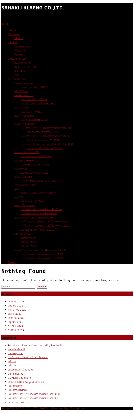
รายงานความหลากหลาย (25, 160)
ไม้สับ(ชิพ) (19, 55)
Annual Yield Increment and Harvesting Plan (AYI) (41, 250)
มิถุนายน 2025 (15, 322)
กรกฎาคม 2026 (16, 301)
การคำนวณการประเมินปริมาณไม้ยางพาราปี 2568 (45, 226)
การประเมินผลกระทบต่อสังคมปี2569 (39, 213)
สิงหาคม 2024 (15, 326)
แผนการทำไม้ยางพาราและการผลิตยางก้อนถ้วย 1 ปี (46, 128)
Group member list (24, 185)
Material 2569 (28, 238)
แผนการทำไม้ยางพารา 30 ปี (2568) (45, 148)
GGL (16, 75)
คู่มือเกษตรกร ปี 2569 (32, 201)
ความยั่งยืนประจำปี (17, 79)
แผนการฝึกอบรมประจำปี (26, 152)
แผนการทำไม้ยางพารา (25, 124)
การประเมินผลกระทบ (24, 205)
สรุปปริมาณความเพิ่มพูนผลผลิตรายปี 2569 (42, 258)
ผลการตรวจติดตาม (23, 95)
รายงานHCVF (20, 169)
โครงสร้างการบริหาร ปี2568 (34, 87)
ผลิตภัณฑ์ (12, 42)
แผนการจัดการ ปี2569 (32, 112)
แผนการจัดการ (21, 108)
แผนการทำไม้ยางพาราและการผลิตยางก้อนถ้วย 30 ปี (47, 144)
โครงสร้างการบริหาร (24, 83)
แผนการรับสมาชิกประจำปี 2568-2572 (40, 181)
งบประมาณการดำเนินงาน (20, 370)
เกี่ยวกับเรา (13, 34)
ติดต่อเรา (12, 262)
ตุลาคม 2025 (14, 314)
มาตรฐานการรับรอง (17, 59)
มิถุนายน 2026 (15, 306)
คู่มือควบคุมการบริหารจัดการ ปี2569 (38, 193)
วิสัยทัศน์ (18, 38)
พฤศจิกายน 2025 (17, 310)
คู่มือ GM (18, 197)
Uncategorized (15, 353)
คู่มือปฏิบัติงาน (21, 91)
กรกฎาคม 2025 (16, 318)
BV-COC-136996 (22, 63)
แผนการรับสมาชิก (23, 177)
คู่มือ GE (18, 189)
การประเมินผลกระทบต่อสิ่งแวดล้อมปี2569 (41, 209)
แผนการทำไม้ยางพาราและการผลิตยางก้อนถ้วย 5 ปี (46, 136)
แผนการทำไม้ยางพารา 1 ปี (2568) (44, 132)
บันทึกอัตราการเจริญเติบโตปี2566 (37, 230)
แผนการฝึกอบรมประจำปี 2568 (36, 156)
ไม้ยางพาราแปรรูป (23, 46)
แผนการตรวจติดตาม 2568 (34, 120)
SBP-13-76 (19, 71)
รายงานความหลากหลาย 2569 (35, 165)
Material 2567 (28, 246)
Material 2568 (28, 242)
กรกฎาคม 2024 (16, 330)
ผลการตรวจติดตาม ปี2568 (34, 99)
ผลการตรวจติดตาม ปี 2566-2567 (38, 103)
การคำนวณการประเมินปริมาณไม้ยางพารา (34, 217)
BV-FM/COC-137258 (25, 67)
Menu (4, 24)
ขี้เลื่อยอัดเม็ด (20, 51)
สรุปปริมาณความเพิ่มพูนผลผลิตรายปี (26, 382)
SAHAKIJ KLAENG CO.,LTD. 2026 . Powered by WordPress (43, 408)
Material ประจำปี (22, 234)
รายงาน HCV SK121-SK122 (34, 173)
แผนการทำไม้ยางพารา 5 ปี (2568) (44, 140)
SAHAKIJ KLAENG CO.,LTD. (32, 7)
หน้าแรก (12, 30)
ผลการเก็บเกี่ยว (15, 374)
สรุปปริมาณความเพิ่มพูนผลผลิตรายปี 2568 (42, 254)
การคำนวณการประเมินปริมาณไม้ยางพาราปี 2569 (45, 222)
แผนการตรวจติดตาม (24, 116)
